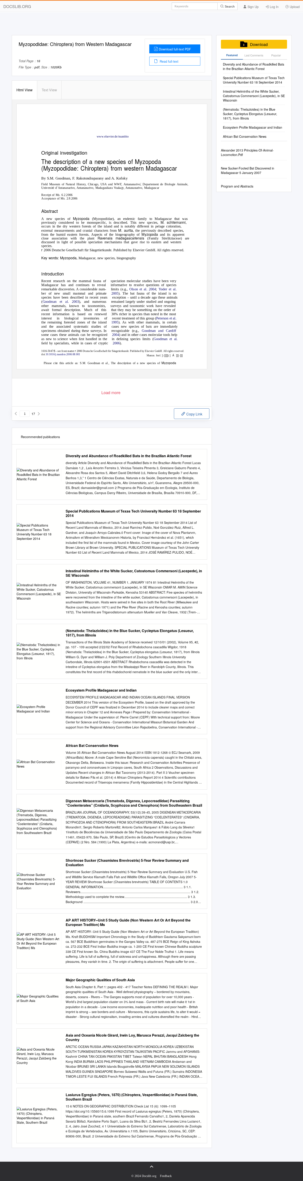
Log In (274, 6)
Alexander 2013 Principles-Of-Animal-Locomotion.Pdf (247, 152)
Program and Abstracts (237, 186)
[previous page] (15, 414)
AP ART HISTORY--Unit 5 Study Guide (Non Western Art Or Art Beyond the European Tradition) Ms (128, 922)
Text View (49, 89)
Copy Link (193, 414)
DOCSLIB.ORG (17, 6)
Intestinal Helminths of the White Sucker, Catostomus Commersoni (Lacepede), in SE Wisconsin (134, 573)
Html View (24, 89)
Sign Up (253, 6)
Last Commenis (253, 55)
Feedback (166, 1176)
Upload (294, 6)
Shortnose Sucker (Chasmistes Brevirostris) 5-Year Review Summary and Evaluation (127, 862)
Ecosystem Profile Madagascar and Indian (101, 690)
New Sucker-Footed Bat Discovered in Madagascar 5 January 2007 (247, 170)
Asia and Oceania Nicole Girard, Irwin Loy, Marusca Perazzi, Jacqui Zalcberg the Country (132, 1037)
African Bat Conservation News (92, 745)
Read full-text (168, 61)
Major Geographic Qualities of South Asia (100, 980)
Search (229, 6)
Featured (232, 55)
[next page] (38, 414)
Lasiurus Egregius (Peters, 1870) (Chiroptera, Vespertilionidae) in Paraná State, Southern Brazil (132, 1097)
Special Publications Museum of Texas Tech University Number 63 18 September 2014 (133, 513)
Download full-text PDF (175, 49)
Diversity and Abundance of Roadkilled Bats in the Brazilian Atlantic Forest (128, 456)
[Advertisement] (151, 25)
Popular (276, 55)
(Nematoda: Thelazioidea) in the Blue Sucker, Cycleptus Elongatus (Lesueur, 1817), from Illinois (130, 632)
